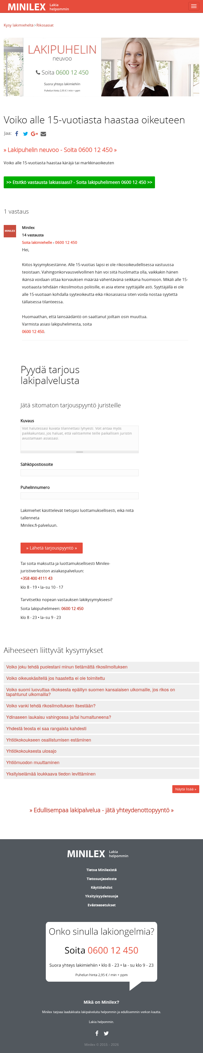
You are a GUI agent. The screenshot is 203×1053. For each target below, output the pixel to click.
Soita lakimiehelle (37, 242)
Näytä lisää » (185, 789)
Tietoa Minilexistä (101, 869)
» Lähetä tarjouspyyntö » (51, 548)
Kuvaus (27, 420)
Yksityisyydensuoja (101, 896)
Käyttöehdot (101, 887)
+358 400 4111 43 (36, 578)
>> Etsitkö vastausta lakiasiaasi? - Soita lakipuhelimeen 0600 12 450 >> (79, 182)
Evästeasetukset (102, 905)
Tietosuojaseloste (102, 878)
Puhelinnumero (35, 487)
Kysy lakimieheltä (19, 25)
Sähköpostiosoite (37, 464)
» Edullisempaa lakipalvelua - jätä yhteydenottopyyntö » (102, 810)
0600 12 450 (66, 242)
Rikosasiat (44, 25)
